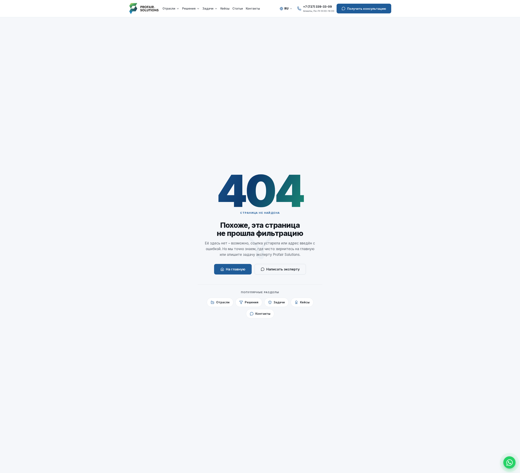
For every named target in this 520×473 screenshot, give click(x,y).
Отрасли (168, 8)
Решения (189, 8)
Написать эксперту (283, 269)
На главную (235, 269)
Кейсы (225, 8)
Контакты (253, 8)
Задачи (208, 8)
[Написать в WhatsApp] (509, 462)
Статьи (237, 8)
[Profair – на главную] (144, 8)
